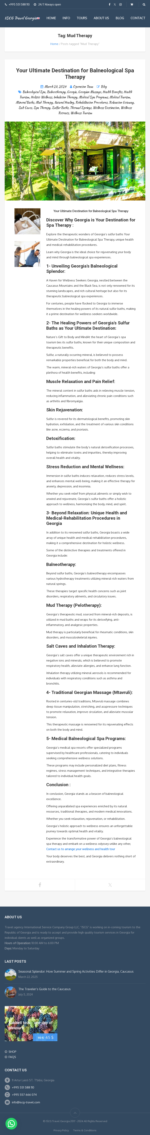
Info (66, 18)
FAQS (12, 1057)
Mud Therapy (44, 102)
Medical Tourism (119, 97)
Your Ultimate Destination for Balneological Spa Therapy (75, 73)
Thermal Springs (80, 108)
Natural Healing (64, 102)
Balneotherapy (56, 92)
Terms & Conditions (84, 1130)
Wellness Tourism (81, 113)
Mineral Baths (25, 102)
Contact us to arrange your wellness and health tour (80, 849)
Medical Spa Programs (93, 97)
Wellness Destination (106, 108)
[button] (11, 1124)
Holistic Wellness (41, 97)
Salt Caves (25, 108)
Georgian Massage (89, 92)
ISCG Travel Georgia (21, 18)
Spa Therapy (41, 108)
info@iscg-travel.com (26, 1102)
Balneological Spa (33, 92)
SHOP (12, 1052)
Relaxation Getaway (121, 102)
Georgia (72, 92)
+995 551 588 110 (23, 1087)
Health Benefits (112, 92)
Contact (138, 18)
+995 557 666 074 (24, 1095)
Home (51, 18)
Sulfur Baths (60, 108)
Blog (120, 18)
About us (101, 18)
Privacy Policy (61, 1130)
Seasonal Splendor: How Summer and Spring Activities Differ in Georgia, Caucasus (76, 971)
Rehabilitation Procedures (91, 102)
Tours (82, 18)
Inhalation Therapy (65, 97)
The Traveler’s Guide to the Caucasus (44, 989)
